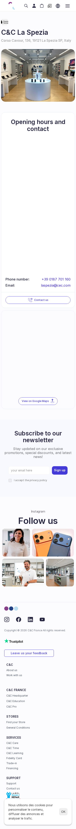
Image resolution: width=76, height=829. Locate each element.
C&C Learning (14, 753)
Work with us (14, 675)
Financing (12, 768)
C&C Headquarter (17, 695)
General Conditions (18, 727)
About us (11, 670)
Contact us (13, 788)
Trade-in (11, 763)
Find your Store (15, 722)
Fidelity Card (14, 758)
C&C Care (12, 743)
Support (11, 783)
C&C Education (15, 701)
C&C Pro (11, 706)
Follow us (38, 520)
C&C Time (12, 748)
